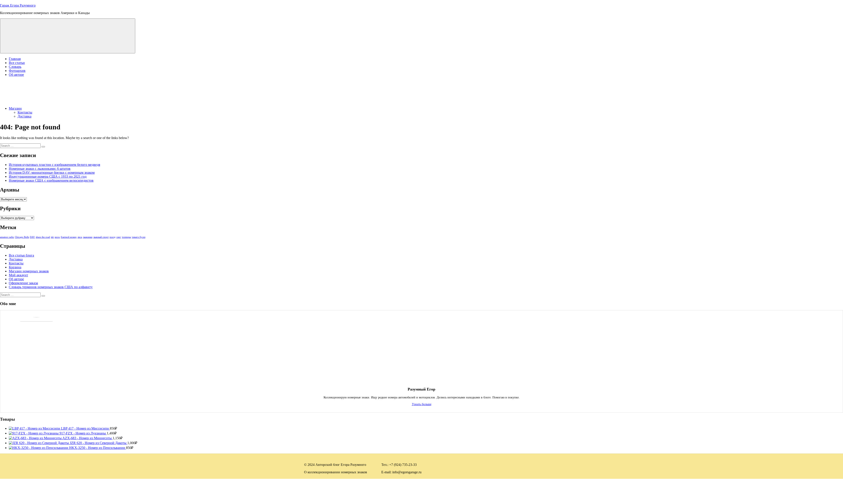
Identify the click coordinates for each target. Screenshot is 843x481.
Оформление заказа (23, 283)
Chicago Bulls (22, 237)
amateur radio (7, 237)
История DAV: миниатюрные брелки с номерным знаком (52, 172)
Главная (15, 59)
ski (52, 237)
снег (118, 237)
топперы (126, 237)
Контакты (25, 112)
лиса (79, 237)
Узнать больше (421, 404)
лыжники (87, 237)
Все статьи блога (21, 255)
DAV (32, 237)
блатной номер (69, 237)
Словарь (15, 67)
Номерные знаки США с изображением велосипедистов (51, 180)
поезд (112, 237)
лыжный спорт (101, 237)
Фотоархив (17, 70)
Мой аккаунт (18, 275)
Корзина (15, 267)
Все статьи (17, 63)
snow (57, 237)
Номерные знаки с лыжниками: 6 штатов (39, 168)
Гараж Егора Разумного (18, 5)
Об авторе (16, 74)
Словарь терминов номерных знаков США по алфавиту (51, 287)
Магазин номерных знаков (29, 271)
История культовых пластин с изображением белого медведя (54, 164)
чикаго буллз (138, 237)
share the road (43, 237)
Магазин (15, 108)
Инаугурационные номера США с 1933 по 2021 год (47, 176)
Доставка (24, 116)
